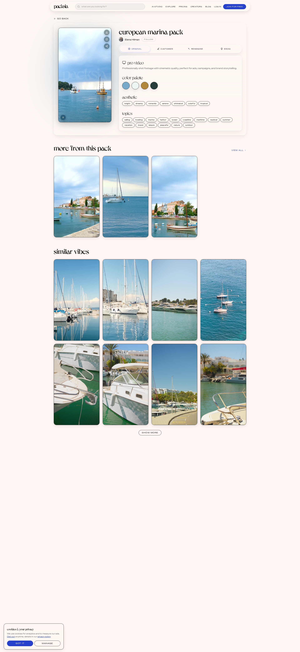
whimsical (178, 103)
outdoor (189, 125)
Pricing (183, 7)
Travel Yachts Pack (164, 333)
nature (177, 125)
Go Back (63, 18)
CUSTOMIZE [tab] (167, 49)
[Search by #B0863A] (144, 85)
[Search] (78, 6)
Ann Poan (160, 336)
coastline (187, 120)
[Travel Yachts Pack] (174, 299)
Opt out (11, 636)
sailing (127, 120)
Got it (20, 643)
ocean (174, 120)
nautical (213, 120)
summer (226, 120)
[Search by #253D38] (154, 85)
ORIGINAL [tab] (137, 49)
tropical (204, 103)
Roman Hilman (65, 336)
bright (127, 103)
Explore (171, 7)
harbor (163, 120)
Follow (148, 39)
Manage (47, 643)
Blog (208, 7)
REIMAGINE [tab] (197, 49)
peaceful (164, 125)
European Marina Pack (69, 230)
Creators (196, 7)
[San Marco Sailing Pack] (76, 299)
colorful (191, 103)
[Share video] (107, 46)
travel (140, 125)
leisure (152, 125)
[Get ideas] (95, 177)
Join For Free (234, 7)
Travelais (208, 336)
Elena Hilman (132, 39)
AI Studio (157, 7)
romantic (152, 103)
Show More (150, 432)
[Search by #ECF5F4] (135, 85)
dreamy (139, 103)
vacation (128, 125)
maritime (201, 120)
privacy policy (44, 636)
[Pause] (63, 117)
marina (151, 120)
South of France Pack (215, 333)
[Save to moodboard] (107, 39)
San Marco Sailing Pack (69, 333)
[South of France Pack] (223, 299)
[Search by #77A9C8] (126, 85)
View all (237, 150)
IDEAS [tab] (227, 49)
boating (139, 120)
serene (165, 103)
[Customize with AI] (95, 172)
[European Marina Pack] (76, 196)
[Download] (107, 32)
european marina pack (151, 31)
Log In (217, 7)
